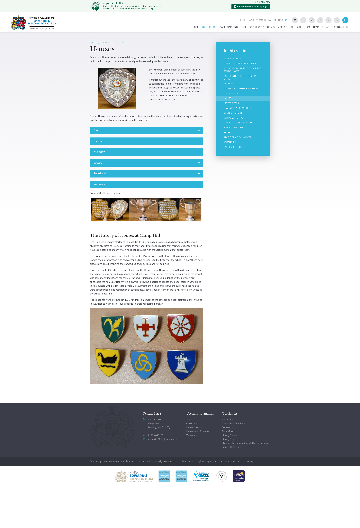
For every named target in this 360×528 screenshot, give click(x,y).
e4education (168, 461)
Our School (108, 43)
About (189, 419)
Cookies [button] (182, 461)
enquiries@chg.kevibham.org (163, 439)
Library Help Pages (232, 447)
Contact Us (227, 427)
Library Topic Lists (231, 439)
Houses (123, 43)
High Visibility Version (206, 461)
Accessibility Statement (231, 461)
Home (93, 43)
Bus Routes (228, 419)
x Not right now (262, 2)
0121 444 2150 (155, 435)
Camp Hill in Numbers (233, 423)
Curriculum (192, 423)
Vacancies (191, 435)
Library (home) (230, 435)
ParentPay (227, 431)
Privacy (189, 461)
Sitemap (250, 461)
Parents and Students (197, 431)
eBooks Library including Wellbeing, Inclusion (246, 443)
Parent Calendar (194, 427)
